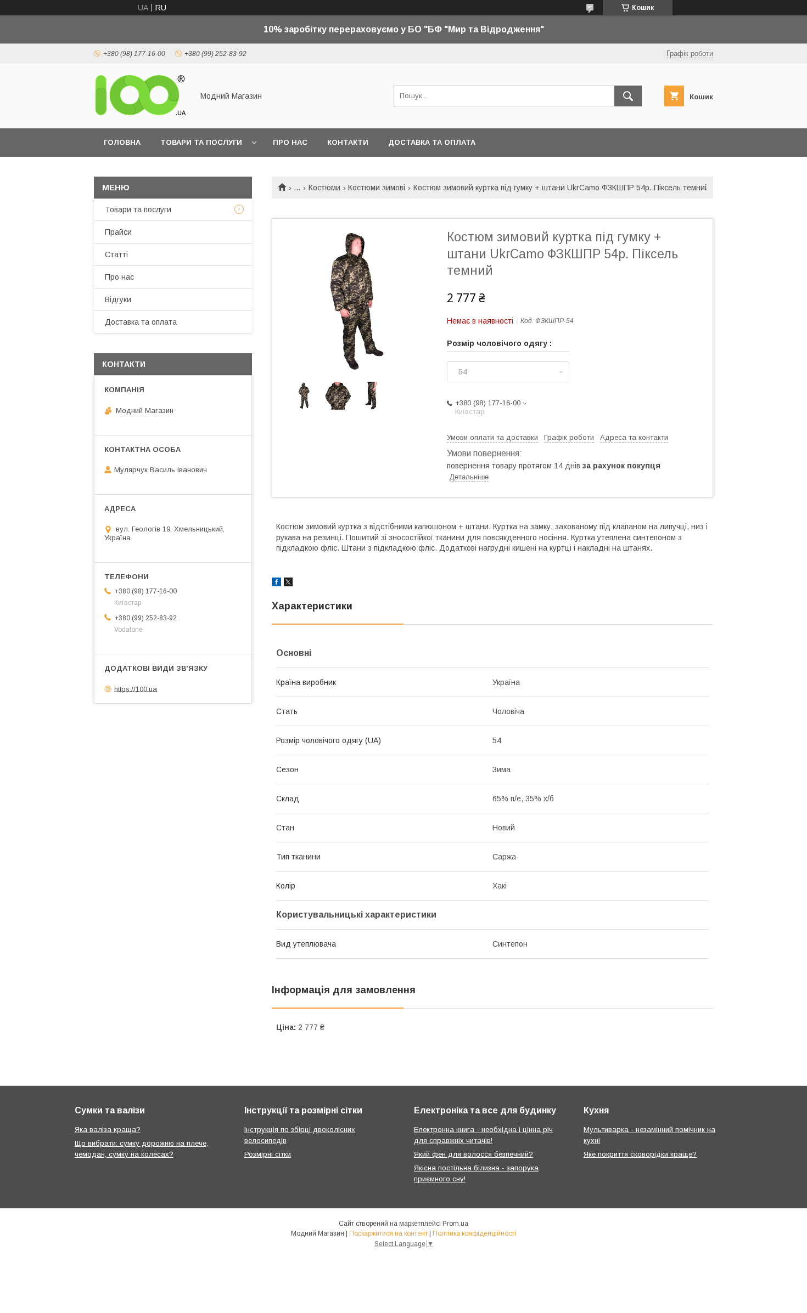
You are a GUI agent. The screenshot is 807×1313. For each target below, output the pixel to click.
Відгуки (118, 299)
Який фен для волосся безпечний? (473, 1154)
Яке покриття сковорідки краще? (640, 1154)
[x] (288, 583)
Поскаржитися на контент (388, 1233)
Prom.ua (455, 1223)
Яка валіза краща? (108, 1129)
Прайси (118, 232)
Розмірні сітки (267, 1154)
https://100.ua (135, 688)
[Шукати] (628, 96)
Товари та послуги (201, 142)
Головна (122, 142)
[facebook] (276, 583)
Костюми (324, 187)
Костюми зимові (376, 187)
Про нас (290, 142)
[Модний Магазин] (140, 114)
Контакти (347, 142)
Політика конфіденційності (474, 1233)
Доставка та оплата (431, 142)
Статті (116, 254)
